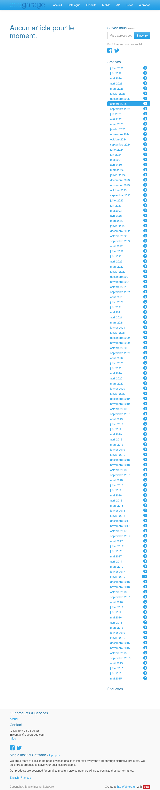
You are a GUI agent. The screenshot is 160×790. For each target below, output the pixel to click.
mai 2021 (128, 312)
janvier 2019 (128, 455)
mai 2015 (128, 678)
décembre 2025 (128, 99)
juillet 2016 (128, 607)
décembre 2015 (128, 643)
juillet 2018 (128, 485)
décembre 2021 (128, 277)
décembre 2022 (128, 231)
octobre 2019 (128, 409)
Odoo (146, 786)
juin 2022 (128, 256)
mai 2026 (128, 78)
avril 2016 (128, 622)
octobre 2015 (128, 653)
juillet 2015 (128, 668)
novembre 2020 (128, 343)
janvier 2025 (128, 129)
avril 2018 (128, 500)
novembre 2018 (128, 465)
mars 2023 (128, 221)
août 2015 (128, 663)
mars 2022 (128, 266)
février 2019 (128, 449)
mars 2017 (128, 566)
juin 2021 (128, 307)
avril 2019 (128, 439)
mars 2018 (128, 505)
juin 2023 (128, 205)
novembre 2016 (128, 587)
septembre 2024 (128, 144)
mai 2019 (128, 434)
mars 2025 (128, 124)
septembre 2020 (128, 353)
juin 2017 (128, 551)
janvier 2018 (128, 516)
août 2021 (128, 297)
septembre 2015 (128, 658)
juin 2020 (128, 368)
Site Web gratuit (126, 786)
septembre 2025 (128, 109)
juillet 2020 (128, 363)
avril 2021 (128, 317)
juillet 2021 (128, 302)
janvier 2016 (128, 638)
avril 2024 (128, 165)
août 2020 (128, 358)
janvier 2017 (128, 577)
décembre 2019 (128, 399)
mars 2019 (128, 444)
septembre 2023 (128, 195)
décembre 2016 (128, 582)
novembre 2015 (128, 648)
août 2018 (128, 480)
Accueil (14, 719)
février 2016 (128, 633)
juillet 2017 (128, 546)
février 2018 (128, 510)
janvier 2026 (128, 93)
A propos (54, 755)
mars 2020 (128, 383)
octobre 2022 (128, 236)
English (14, 777)
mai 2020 (128, 373)
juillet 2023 (128, 200)
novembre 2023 (128, 185)
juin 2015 (128, 673)
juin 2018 (128, 490)
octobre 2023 (128, 190)
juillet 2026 (128, 68)
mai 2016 (128, 617)
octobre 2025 (128, 104)
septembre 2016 (128, 597)
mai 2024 (128, 160)
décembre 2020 (128, 338)
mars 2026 (128, 88)
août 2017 (128, 541)
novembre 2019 (128, 404)
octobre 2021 (128, 287)
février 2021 (128, 327)
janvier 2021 (128, 332)
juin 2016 (128, 612)
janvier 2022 (128, 271)
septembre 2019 (128, 414)
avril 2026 (128, 83)
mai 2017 (128, 556)
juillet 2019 (128, 424)
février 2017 (128, 571)
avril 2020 (128, 378)
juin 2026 (128, 73)
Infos (13, 738)
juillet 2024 (128, 149)
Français (26, 777)
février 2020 (128, 388)
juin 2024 (128, 154)
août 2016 (128, 602)
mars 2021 (128, 322)
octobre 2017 (128, 531)
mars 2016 (128, 627)
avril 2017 (128, 561)
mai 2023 (128, 210)
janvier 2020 (128, 393)
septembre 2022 (128, 241)
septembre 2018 (128, 475)
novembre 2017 (128, 526)
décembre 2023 (128, 180)
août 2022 (128, 246)
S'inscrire (142, 35)
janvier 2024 (128, 175)
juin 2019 (128, 429)
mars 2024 (128, 170)
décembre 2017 (128, 521)
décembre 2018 (128, 460)
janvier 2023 (128, 226)
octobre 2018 (128, 470)
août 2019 (128, 419)
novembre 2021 (128, 282)
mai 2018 (128, 495)
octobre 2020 (128, 348)
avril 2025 (128, 119)
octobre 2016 (128, 592)
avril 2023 (128, 215)
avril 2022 (128, 261)
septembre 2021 (128, 292)
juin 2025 (128, 114)
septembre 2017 (128, 536)
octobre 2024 (128, 139)
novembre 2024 (128, 134)
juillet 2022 (128, 251)
